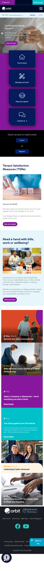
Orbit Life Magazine (36, 518)
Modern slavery (19, 541)
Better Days (24, 518)
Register (22, 151)
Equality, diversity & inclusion (14, 545)
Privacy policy (8, 541)
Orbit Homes (6, 518)
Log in (22, 140)
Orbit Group (15, 518)
